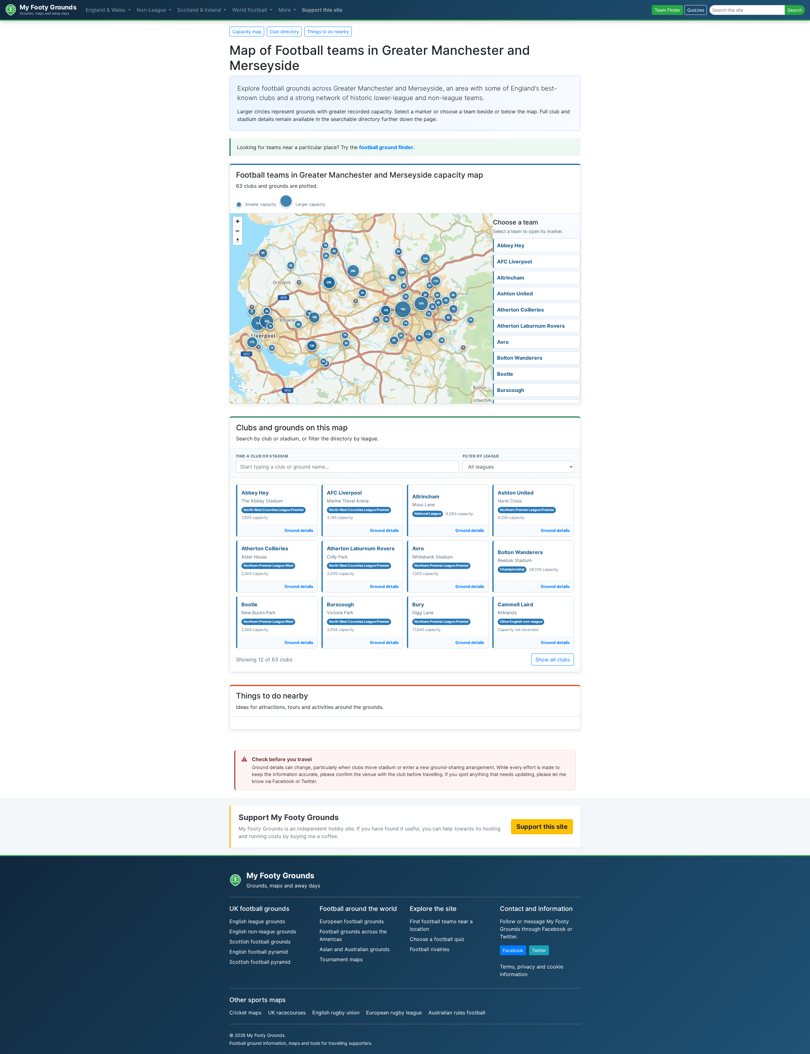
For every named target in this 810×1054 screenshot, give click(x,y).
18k (314, 317)
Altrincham (510, 278)
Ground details (298, 530)
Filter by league (481, 456)
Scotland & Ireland (199, 10)
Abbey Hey (510, 245)
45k (267, 321)
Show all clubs (552, 659)
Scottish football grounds (259, 941)
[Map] (361, 308)
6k (394, 340)
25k (329, 282)
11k (435, 281)
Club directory (284, 31)
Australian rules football (456, 1012)
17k (252, 342)
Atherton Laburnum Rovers (531, 326)
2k (437, 295)
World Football (250, 10)
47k (421, 303)
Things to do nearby (328, 31)
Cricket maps (245, 1012)
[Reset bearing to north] (237, 240)
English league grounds (257, 921)
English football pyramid (258, 952)
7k (453, 308)
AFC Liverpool (514, 261)
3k (251, 311)
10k (425, 258)
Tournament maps (341, 959)
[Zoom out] (237, 231)
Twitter (539, 950)
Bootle (505, 374)
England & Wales (106, 10)
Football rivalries (429, 949)
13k (311, 345)
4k (445, 300)
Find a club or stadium (262, 456)
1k (428, 313)
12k (402, 272)
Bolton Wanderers (519, 358)
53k (258, 323)
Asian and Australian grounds (354, 949)
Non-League (152, 10)
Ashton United (515, 293)
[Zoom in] (237, 221)
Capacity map (246, 31)
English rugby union (335, 1012)
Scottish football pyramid (259, 962)
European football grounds (352, 921)
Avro (503, 342)
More (285, 10)
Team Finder (667, 10)
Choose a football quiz (437, 939)
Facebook (513, 950)
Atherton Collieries (520, 309)
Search (795, 10)
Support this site (322, 10)
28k (353, 270)
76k (403, 309)
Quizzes (695, 10)
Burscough (510, 390)
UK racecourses (287, 1012)
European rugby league (394, 1012)
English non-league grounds (262, 931)
